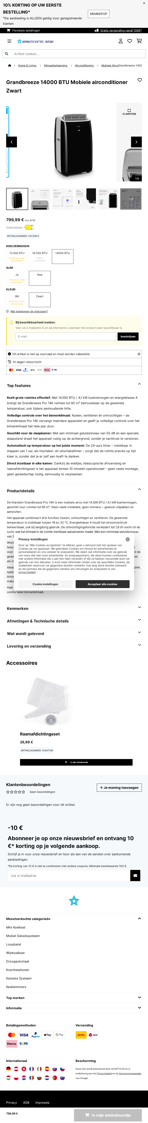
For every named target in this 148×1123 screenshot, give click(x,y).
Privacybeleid (104, 1073)
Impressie (42, 1102)
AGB (26, 1102)
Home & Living (27, 65)
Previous (11, 142)
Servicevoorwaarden (130, 1073)
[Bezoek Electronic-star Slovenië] (62, 1077)
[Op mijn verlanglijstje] (140, 80)
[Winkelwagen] (139, 41)
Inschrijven (128, 336)
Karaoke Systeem (19, 978)
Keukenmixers (16, 987)
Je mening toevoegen (121, 788)
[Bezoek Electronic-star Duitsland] (8, 1069)
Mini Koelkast (15, 927)
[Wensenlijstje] (129, 41)
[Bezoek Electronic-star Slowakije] (54, 1069)
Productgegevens (14, 227)
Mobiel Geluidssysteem (23, 936)
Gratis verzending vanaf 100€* (121, 30)
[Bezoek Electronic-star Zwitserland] (24, 1069)
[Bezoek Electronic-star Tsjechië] (62, 1069)
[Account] (121, 41)
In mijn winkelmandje (79, 762)
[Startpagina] (13, 65)
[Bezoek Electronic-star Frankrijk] (31, 1069)
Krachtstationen (17, 970)
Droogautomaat (17, 961)
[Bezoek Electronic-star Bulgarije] (39, 1077)
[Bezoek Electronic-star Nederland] (47, 1077)
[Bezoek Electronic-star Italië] (39, 1069)
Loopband (13, 944)
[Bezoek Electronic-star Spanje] (47, 1069)
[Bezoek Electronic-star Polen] (16, 1077)
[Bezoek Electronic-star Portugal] (54, 1077)
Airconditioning (84, 65)
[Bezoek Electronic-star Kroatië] (24, 1077)
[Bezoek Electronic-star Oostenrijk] (16, 1069)
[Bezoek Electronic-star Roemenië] (31, 1077)
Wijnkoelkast (15, 953)
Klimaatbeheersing (56, 65)
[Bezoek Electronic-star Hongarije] (8, 1077)
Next (136, 142)
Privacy (11, 1102)
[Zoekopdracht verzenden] (6, 53)
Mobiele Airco (109, 65)
